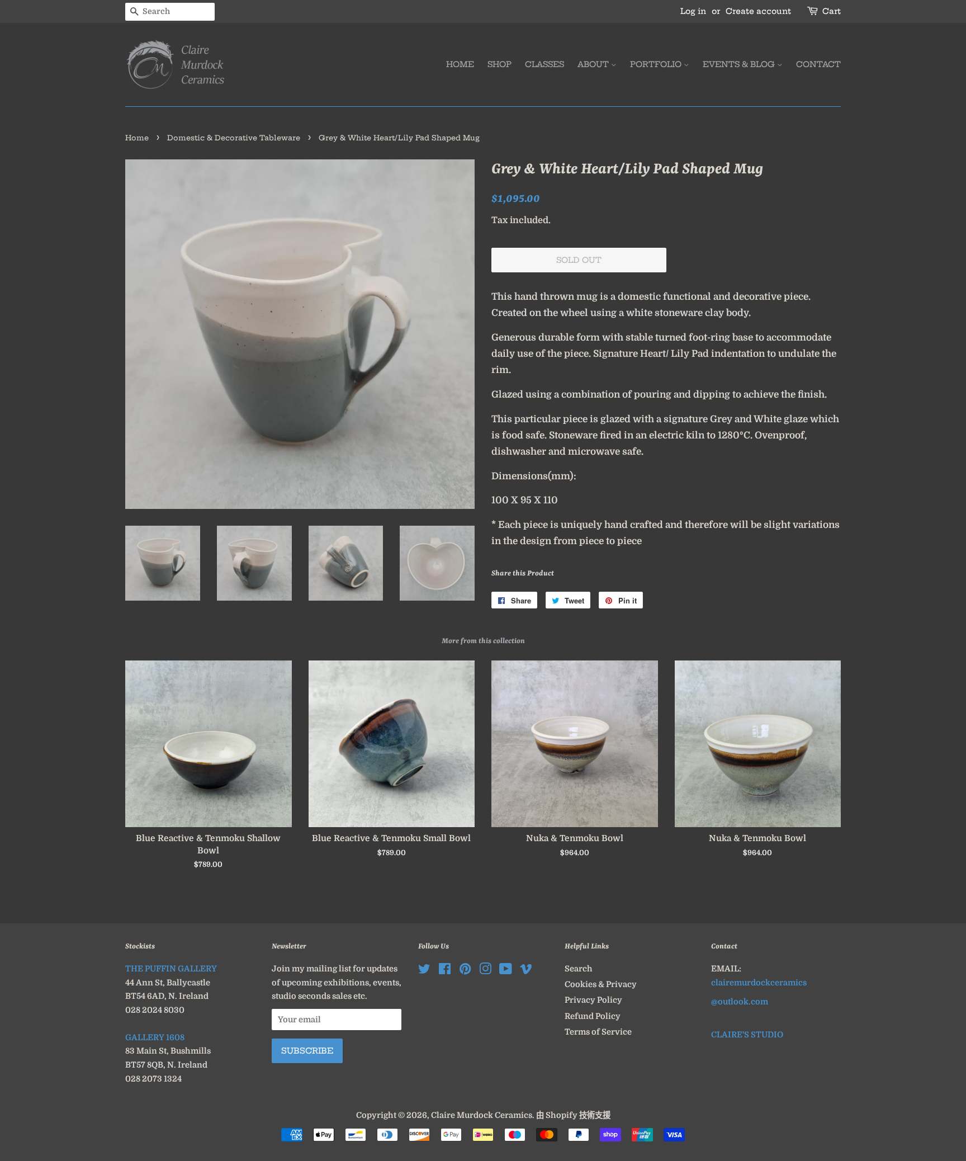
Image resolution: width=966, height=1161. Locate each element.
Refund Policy (593, 1016)
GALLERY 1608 (154, 1037)
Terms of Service (598, 1031)
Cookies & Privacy (601, 984)
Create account (758, 11)
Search (579, 968)
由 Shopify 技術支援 (573, 1115)
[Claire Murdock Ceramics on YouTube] (505, 970)
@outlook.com (739, 1001)
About (594, 64)
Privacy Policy (593, 999)
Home (460, 64)
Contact (818, 64)
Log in (693, 11)
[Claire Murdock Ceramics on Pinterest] (465, 970)
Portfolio (657, 64)
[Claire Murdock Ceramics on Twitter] (424, 970)
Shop (499, 64)
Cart (831, 11)
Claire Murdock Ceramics (481, 1115)
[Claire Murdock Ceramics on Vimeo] (526, 970)
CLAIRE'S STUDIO (747, 1034)
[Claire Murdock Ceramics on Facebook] (444, 970)
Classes (544, 64)
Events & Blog (740, 64)
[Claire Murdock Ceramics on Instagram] (485, 970)
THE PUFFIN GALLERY (171, 968)
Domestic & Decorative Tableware (233, 137)
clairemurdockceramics (759, 982)
